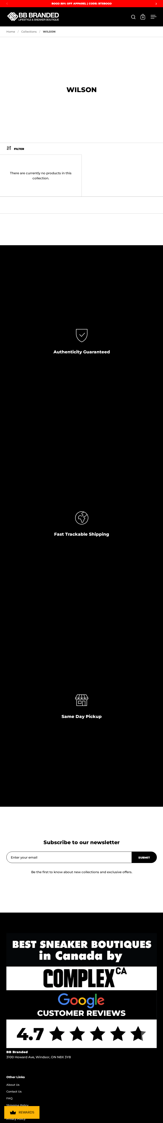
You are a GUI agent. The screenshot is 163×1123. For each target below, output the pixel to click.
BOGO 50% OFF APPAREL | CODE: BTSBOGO (82, 3)
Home (10, 31)
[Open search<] (133, 17)
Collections (29, 31)
